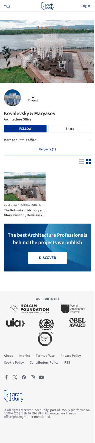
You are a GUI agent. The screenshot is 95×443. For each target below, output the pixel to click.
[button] (18, 197)
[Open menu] (6, 5)
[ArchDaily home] (47, 6)
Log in (85, 6)
